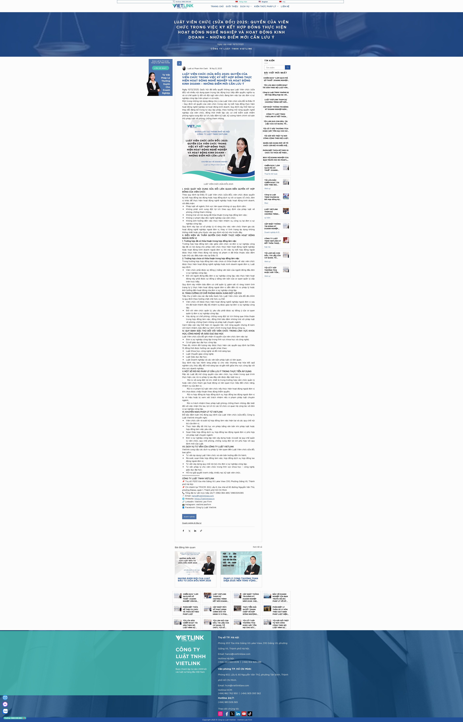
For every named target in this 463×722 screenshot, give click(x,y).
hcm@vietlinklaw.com (237, 685)
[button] (246, 6)
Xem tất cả (257, 547)
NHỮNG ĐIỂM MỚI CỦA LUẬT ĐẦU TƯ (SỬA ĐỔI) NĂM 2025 (194, 579)
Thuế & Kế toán (270, 174)
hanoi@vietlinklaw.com (237, 653)
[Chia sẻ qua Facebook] (183, 531)
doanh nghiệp (189, 516)
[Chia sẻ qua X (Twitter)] (189, 531)
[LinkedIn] (238, 713)
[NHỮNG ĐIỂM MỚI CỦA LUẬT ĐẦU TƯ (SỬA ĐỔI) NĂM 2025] (195, 563)
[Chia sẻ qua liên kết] (201, 531)
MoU (266, 203)
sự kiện (267, 218)
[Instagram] (220, 713)
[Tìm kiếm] (287, 67)
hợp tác (267, 247)
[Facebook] (226, 713)
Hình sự (267, 188)
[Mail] (5, 697)
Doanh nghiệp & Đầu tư (191, 523)
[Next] (179, 63)
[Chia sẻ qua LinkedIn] (195, 531)
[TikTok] (250, 713)
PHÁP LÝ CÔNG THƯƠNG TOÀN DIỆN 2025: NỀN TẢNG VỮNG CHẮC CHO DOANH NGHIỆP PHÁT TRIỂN (241, 579)
